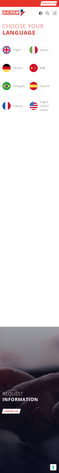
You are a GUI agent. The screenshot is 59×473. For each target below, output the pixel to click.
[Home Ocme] (13, 13)
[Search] (47, 13)
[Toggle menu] (54, 13)
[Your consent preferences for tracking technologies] (53, 467)
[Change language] (40, 13)
